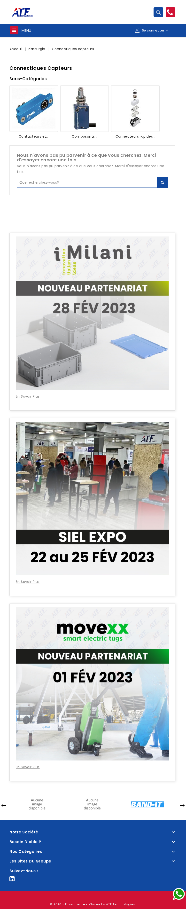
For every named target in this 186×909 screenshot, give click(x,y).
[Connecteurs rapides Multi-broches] (135, 108)
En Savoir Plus (28, 396)
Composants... (84, 136)
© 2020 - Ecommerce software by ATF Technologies (92, 904)
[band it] (138, 804)
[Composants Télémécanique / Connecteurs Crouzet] (84, 108)
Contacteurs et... (34, 136)
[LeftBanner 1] (92, 213)
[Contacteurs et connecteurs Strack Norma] (33, 108)
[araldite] (82, 804)
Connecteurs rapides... (135, 136)
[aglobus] (27, 804)
